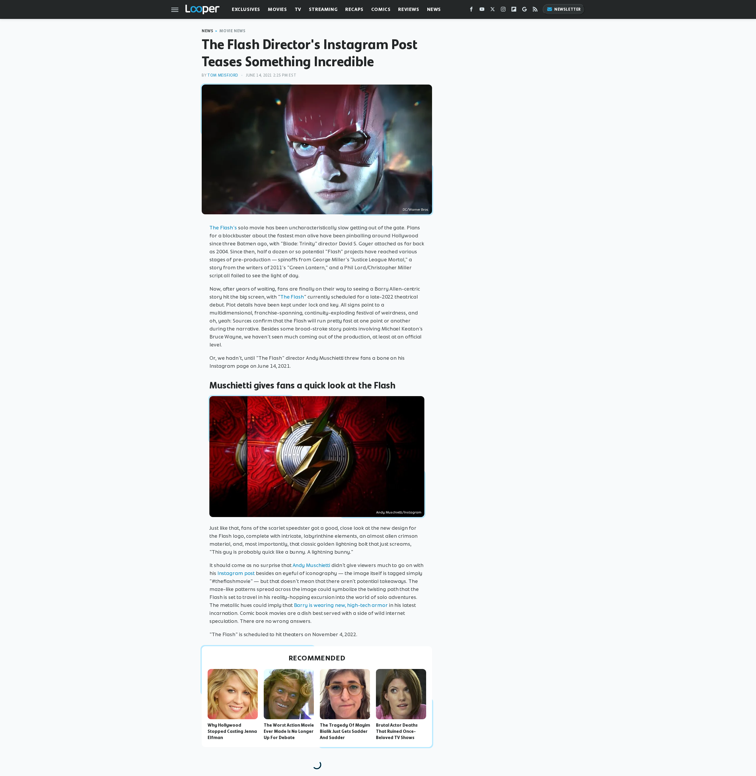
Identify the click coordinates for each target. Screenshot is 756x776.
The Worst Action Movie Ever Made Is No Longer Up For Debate (289, 731)
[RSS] (535, 10)
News (434, 9)
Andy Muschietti (311, 565)
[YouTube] (482, 10)
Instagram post (236, 573)
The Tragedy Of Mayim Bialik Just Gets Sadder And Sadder (345, 731)
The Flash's (223, 227)
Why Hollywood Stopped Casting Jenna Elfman (232, 731)
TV (298, 9)
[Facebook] (471, 10)
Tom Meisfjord (222, 75)
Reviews (408, 9)
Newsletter (567, 9)
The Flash (292, 296)
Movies (277, 9)
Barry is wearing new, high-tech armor (341, 605)
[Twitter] (493, 10)
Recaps (354, 9)
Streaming (323, 9)
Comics (381, 9)
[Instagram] (503, 10)
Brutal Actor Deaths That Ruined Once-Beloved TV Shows (397, 731)
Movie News (232, 31)
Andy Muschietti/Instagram (398, 512)
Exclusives (246, 9)
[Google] (524, 10)
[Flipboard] (514, 10)
